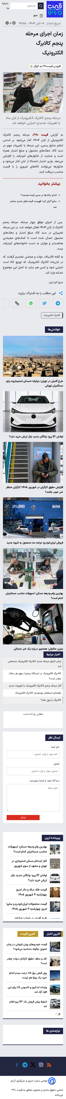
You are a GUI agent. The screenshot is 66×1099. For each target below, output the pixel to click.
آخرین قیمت (27, 934)
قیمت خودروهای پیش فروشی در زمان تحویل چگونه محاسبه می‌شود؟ (27, 947)
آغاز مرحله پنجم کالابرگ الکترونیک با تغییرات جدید (35, 686)
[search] (41, 6)
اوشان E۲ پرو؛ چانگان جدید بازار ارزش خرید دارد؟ (36, 437)
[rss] (49, 1065)
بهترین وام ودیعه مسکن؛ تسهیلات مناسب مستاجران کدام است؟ (34, 596)
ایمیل (56, 764)
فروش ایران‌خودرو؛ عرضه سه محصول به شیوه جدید (35, 543)
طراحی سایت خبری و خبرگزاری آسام (29, 1081)
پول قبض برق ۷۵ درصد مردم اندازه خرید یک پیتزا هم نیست (28, 975)
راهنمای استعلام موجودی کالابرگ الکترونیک (38, 693)
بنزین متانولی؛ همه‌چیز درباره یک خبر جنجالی (38, 649)
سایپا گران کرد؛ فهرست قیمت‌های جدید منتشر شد (33, 204)
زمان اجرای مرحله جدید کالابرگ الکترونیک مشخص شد (34, 663)
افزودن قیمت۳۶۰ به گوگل (47, 66)
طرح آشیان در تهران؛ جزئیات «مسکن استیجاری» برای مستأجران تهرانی (34, 383)
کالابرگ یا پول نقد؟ (51, 700)
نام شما (55, 747)
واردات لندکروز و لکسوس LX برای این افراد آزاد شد (27, 990)
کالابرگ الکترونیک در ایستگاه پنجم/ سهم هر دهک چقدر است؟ (35, 676)
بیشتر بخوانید (49, 184)
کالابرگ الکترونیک (51, 315)
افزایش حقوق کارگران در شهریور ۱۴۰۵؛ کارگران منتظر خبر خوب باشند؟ (34, 489)
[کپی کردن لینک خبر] (17, 303)
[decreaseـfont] (7, 23)
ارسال (23, 817)
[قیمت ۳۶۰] (55, 9)
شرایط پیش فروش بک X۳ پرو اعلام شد (28, 1004)
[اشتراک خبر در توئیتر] (44, 303)
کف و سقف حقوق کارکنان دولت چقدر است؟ (27, 961)
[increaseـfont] (14, 23)
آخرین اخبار (53, 934)
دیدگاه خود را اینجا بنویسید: (44, 781)
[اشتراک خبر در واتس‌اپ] (31, 303)
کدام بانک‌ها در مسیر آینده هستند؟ (39, 195)
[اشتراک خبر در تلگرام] (58, 303)
